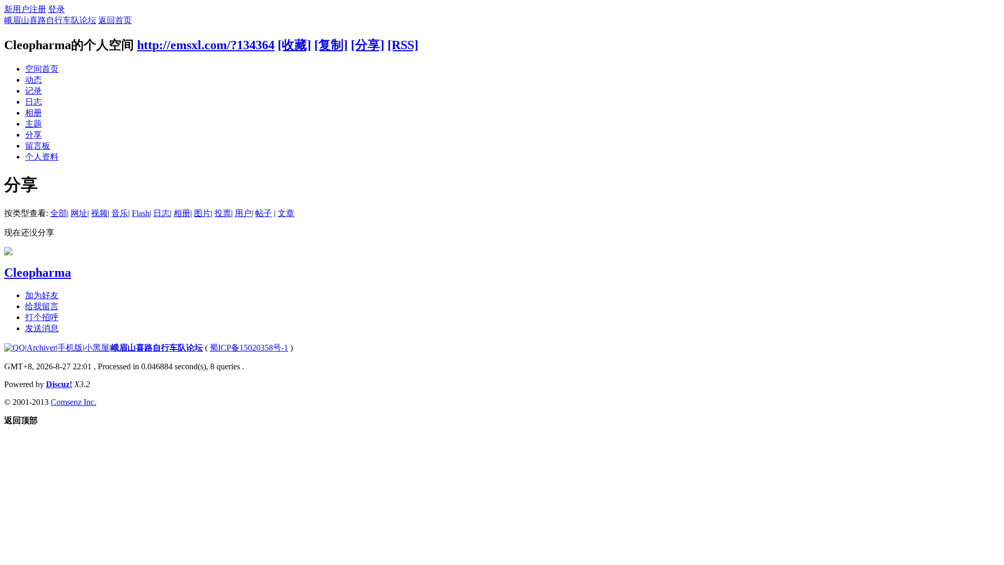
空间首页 (42, 68)
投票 (222, 213)
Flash (141, 213)
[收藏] (294, 45)
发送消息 (42, 328)
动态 (33, 79)
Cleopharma (37, 272)
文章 (286, 213)
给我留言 (42, 306)
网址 (79, 213)
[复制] (331, 45)
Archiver (41, 347)
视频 (99, 213)
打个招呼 (42, 317)
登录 (56, 9)
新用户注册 (25, 9)
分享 (33, 134)
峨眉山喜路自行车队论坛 (50, 20)
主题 (33, 123)
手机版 (70, 347)
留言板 (37, 145)
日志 (33, 101)
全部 (58, 213)
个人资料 (42, 156)
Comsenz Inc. (73, 402)
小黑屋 (96, 347)
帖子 (263, 213)
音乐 (119, 213)
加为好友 (42, 295)
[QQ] (14, 347)
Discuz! (59, 384)
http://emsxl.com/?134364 (206, 45)
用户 (243, 213)
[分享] (367, 45)
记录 (33, 90)
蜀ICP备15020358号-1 (249, 347)
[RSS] (402, 45)
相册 (33, 112)
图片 (202, 213)
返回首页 (115, 20)
